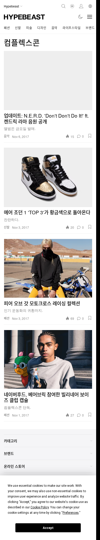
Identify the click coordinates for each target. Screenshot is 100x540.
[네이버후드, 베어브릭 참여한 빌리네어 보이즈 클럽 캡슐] (48, 359)
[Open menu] (89, 16)
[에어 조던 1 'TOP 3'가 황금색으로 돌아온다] (48, 177)
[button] (89, 135)
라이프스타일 (72, 27)
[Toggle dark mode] (80, 16)
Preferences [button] (71, 513)
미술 (29, 27)
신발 (18, 27)
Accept (48, 528)
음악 (54, 27)
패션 (7, 27)
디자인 (41, 27)
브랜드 (90, 27)
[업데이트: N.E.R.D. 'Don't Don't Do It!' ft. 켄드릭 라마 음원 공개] (48, 80)
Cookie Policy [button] (40, 507)
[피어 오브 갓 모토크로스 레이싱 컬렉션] (48, 268)
